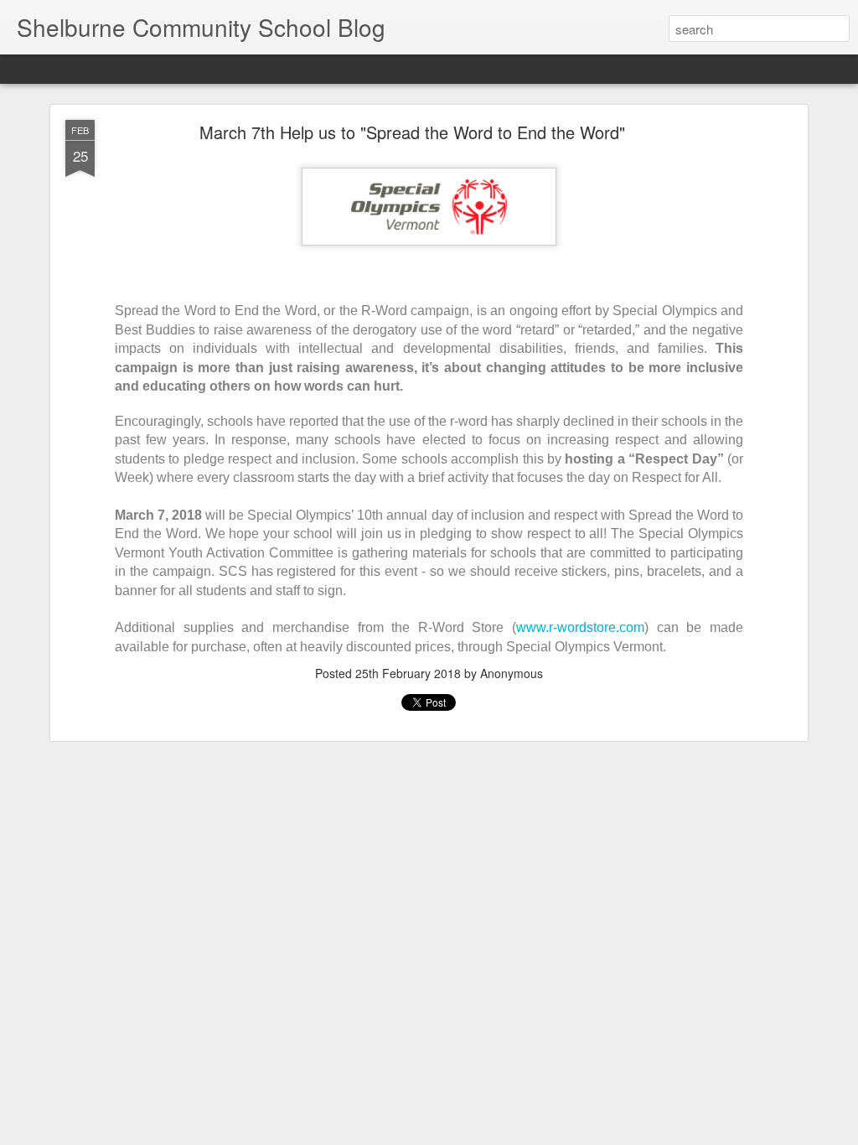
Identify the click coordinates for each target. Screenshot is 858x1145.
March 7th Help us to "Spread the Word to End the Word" (412, 132)
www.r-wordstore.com (580, 627)
